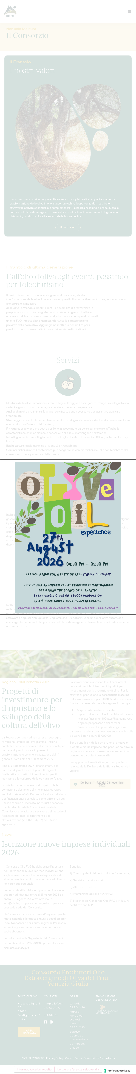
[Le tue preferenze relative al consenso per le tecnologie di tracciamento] (117, 1070)
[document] (68, 537)
